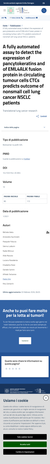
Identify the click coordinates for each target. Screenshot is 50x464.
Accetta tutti (25, 444)
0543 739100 (16, 17)
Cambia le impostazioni (25, 451)
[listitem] (4, 18)
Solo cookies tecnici (25, 436)
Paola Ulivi (7, 279)
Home (5, 25)
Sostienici (25, 340)
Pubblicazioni (15, 25)
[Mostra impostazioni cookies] (47, 232)
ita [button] (44, 3)
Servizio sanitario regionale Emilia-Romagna (18, 3)
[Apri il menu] (4, 10)
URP (2, 17)
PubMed (27, 158)
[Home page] (20, 10)
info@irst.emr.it (30, 17)
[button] (44, 10)
